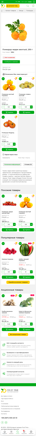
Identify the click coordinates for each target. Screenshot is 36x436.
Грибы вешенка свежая (7, 312)
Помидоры (29, 10)
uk (16, 1)
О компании (4, 403)
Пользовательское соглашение (10, 408)
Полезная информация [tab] (12, 164)
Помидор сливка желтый (24, 94)
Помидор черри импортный (7, 212)
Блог (2, 401)
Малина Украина (7, 259)
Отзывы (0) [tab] (28, 164)
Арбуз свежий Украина (24, 259)
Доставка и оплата (6, 396)
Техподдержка (5, 411)
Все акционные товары (18, 334)
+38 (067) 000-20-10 (9, 418)
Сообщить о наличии (11, 61)
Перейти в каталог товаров (18, 282)
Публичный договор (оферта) (10, 406)
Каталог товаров (11, 10)
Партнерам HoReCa (7, 398)
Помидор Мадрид (8, 132)
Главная (5, 433)
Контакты (4, 413)
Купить (10, 112)
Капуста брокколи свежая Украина (25, 312)
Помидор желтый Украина (8, 94)
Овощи (21, 10)
